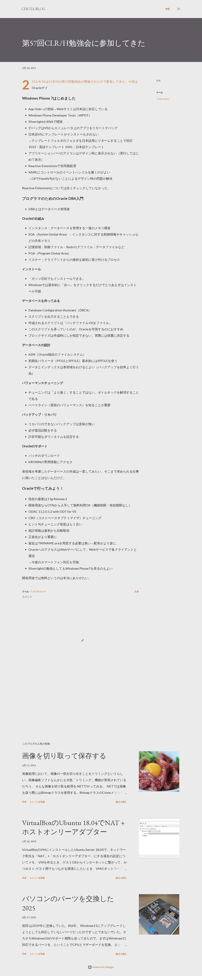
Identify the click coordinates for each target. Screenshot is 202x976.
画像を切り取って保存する (64, 755)
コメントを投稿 (37, 801)
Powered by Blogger (103, 967)
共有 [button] (158, 80)
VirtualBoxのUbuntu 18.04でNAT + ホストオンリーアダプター (73, 827)
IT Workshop (162, 99)
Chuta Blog (33, 8)
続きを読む (121, 801)
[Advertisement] (75, 703)
